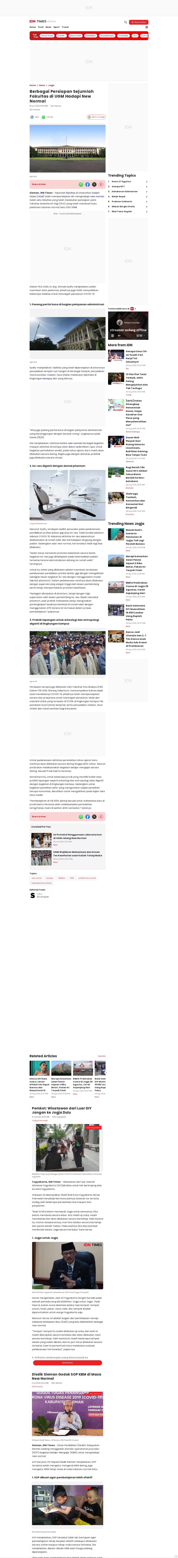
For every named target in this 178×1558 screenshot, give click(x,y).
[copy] (101, 184)
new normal (74, 443)
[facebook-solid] (87, 184)
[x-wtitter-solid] (94, 184)
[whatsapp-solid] (81, 184)
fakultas (70, 192)
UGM (40, 196)
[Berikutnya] (106, 1038)
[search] (125, 22)
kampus (47, 378)
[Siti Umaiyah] (33, 895)
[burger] (146, 27)
